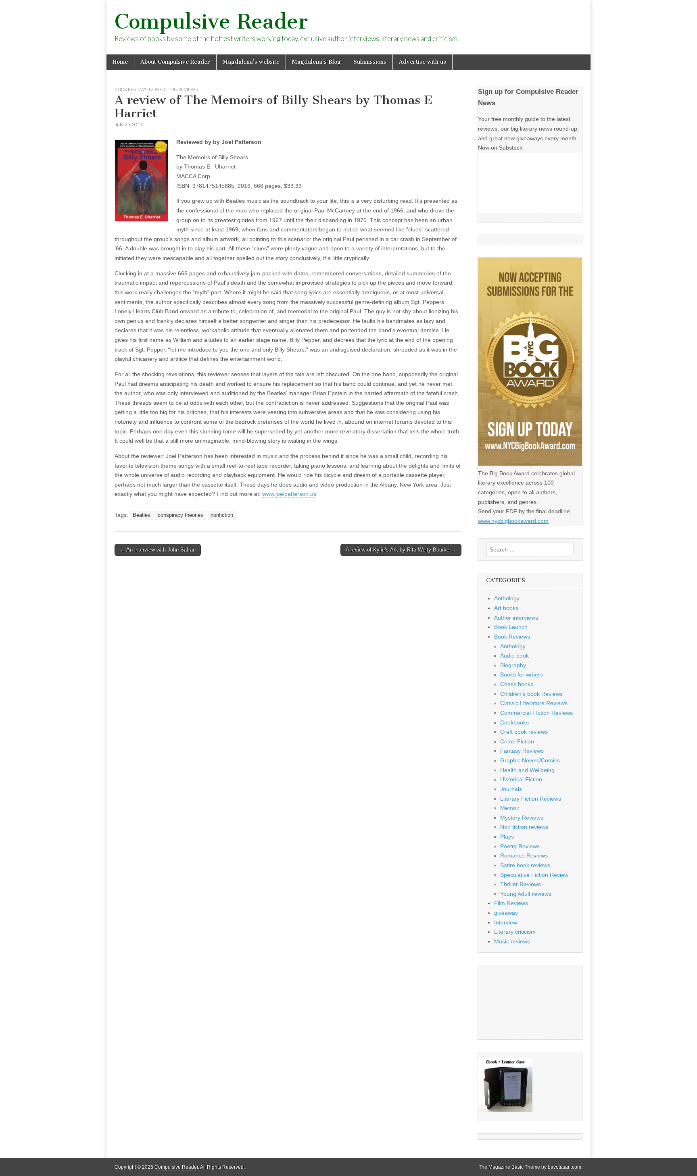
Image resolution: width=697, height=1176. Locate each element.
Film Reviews (511, 903)
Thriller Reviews (520, 884)
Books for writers (521, 674)
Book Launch (511, 627)
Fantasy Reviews (522, 750)
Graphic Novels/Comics (530, 760)
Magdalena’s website (251, 61)
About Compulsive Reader (175, 61)
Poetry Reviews (520, 846)
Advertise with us (422, 61)
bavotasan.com (564, 1167)
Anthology (507, 598)
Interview (505, 922)
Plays (507, 836)
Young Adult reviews (525, 894)
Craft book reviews (524, 731)
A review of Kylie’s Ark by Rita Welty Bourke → (401, 550)
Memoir (510, 808)
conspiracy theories (180, 515)
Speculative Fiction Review (534, 875)
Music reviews (512, 941)
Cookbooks (514, 722)
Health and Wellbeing (527, 770)
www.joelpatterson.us (289, 494)
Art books (506, 608)
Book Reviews (131, 89)
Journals (511, 789)
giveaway (506, 913)
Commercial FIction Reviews (536, 713)
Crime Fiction (517, 741)
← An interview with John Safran (158, 550)
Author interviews (516, 617)
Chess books (516, 684)
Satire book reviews (525, 865)
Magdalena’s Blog (316, 61)
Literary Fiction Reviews (530, 798)
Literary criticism (515, 931)
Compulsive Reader (211, 21)
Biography (513, 665)
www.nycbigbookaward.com (513, 521)
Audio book (514, 655)
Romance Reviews (524, 855)
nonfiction (222, 515)
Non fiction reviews (173, 89)
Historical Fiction (521, 779)
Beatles (141, 515)
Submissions (369, 61)
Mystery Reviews (521, 817)
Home (120, 61)
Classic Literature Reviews (534, 703)
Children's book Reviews (531, 694)
